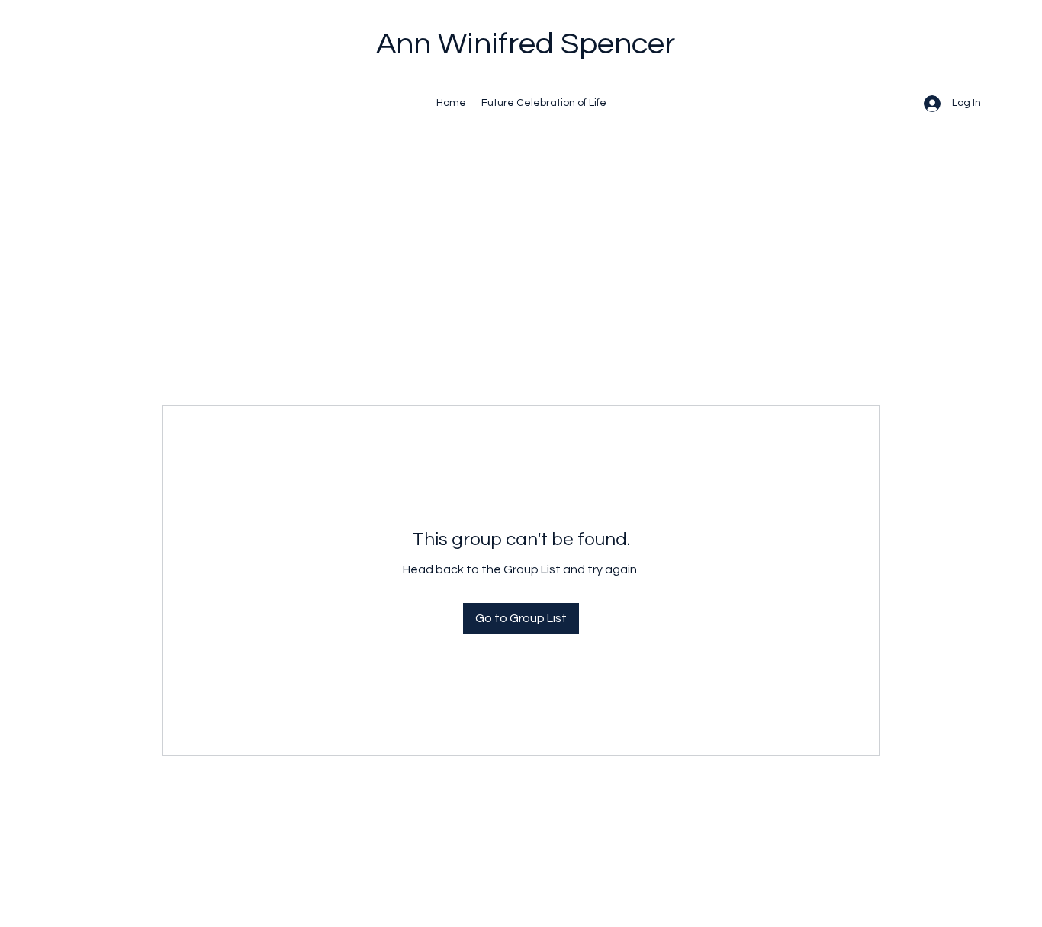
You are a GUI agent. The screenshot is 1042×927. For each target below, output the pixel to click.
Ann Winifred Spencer (525, 43)
